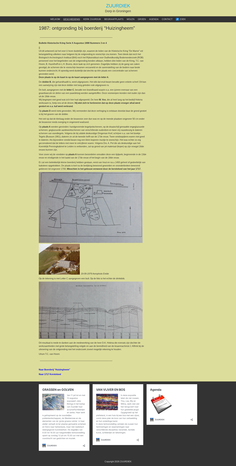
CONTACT (167, 19)
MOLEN (131, 19)
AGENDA (154, 19)
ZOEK (183, 19)
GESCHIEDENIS (71, 19)
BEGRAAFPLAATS (113, 19)
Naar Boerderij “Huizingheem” (54, 369)
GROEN (142, 19)
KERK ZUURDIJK (92, 19)
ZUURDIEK (118, 5)
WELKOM (55, 19)
